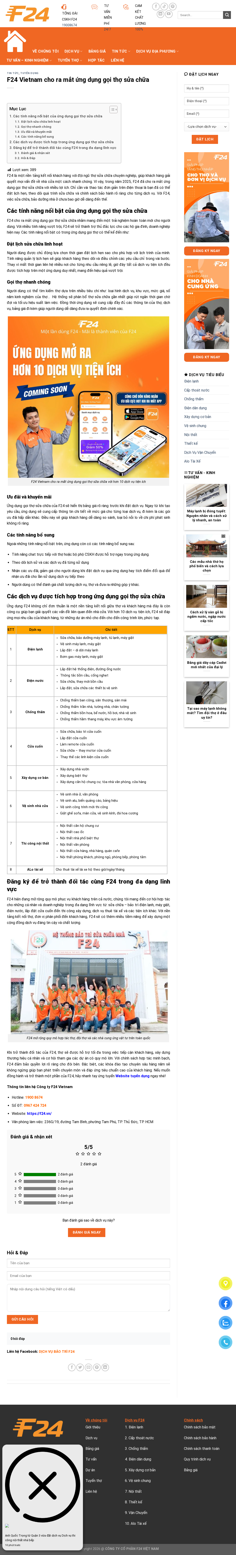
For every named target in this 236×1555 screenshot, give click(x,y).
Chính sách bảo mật (199, 1427)
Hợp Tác (96, 60)
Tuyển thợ (68, 60)
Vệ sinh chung (195, 426)
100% (139, 29)
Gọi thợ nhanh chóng (36, 126)
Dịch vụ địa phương (156, 51)
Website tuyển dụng (132, 1076)
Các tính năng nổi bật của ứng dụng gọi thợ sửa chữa (57, 116)
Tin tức (13, 73)
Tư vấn (91, 1459)
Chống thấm (35, 712)
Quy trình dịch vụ (197, 1459)
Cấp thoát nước (196, 390)
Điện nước (35, 681)
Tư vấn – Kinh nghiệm (27, 60)
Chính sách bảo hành (200, 1438)
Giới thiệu (93, 1427)
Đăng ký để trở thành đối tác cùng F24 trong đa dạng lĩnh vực (64, 148)
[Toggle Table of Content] (111, 109)
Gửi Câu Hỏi (23, 1319)
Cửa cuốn (35, 746)
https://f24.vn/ (39, 1113)
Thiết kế (191, 443)
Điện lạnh (35, 649)
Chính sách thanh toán (201, 1448)
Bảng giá (97, 51)
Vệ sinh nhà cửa (35, 806)
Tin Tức (119, 51)
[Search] (227, 15)
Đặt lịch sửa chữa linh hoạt (41, 121)
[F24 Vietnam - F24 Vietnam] (27, 14)
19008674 (69, 25)
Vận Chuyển (138, 1512)
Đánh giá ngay (87, 1232)
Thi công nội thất (35, 844)
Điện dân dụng (195, 408)
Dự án (90, 1470)
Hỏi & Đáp (28, 158)
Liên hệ (117, 60)
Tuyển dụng (29, 73)
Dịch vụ (72, 51)
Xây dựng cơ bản (35, 778)
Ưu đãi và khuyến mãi (36, 132)
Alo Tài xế (139, 1523)
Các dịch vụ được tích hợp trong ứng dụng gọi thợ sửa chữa (63, 142)
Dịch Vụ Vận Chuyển (200, 452)
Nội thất (190, 435)
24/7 (107, 29)
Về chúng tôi (45, 51)
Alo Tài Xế (192, 461)
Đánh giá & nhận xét (35, 153)
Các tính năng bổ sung (37, 136)
